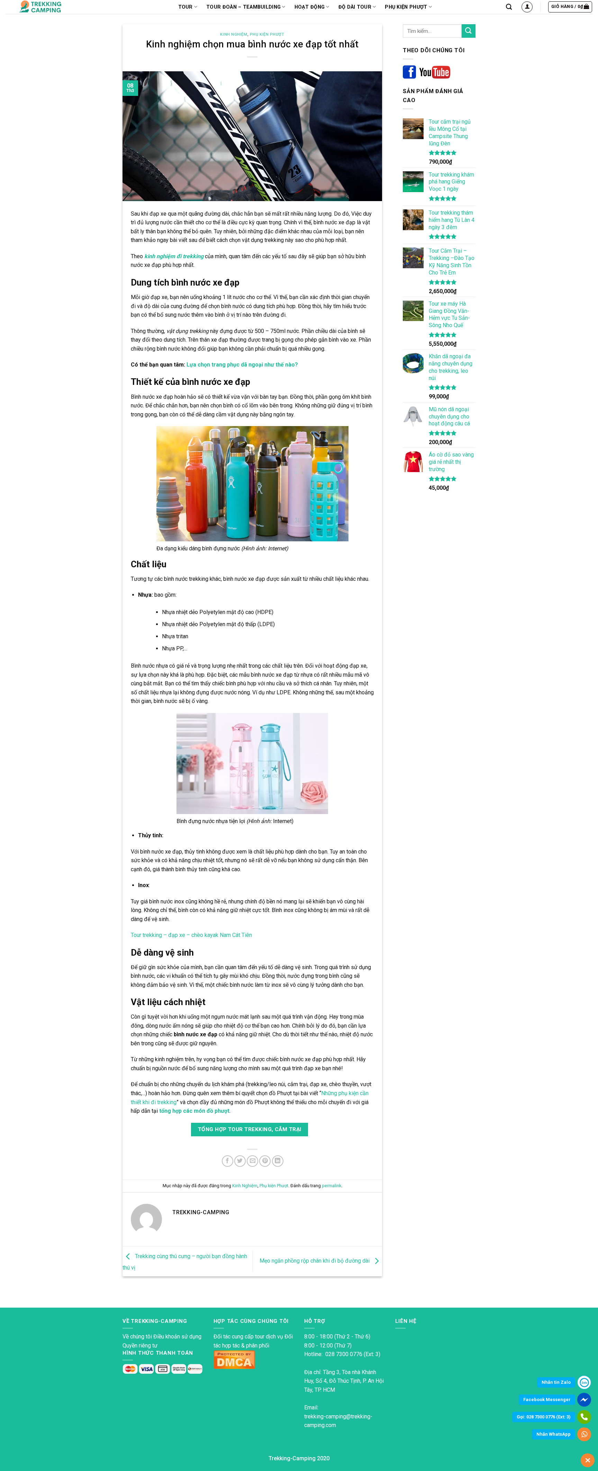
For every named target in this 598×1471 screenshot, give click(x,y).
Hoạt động (310, 7)
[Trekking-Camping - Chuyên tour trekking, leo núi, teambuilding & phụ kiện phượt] (49, 7)
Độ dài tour (354, 7)
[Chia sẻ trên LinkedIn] (277, 1161)
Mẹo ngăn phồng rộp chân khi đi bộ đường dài (315, 1260)
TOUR (185, 7)
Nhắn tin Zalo (556, 1382)
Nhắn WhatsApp (553, 1434)
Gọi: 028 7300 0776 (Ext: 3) (544, 1416)
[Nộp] (468, 31)
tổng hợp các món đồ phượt (194, 1111)
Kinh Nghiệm (233, 34)
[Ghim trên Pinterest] (265, 1161)
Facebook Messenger (547, 1399)
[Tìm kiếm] (509, 7)
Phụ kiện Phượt (267, 34)
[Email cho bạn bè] (252, 1161)
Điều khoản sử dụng (177, 1336)
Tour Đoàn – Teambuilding (243, 7)
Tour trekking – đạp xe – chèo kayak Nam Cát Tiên (191, 935)
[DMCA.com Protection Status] (234, 1359)
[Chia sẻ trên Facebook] (227, 1161)
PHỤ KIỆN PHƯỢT (406, 7)
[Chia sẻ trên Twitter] (240, 1161)
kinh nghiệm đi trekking (173, 256)
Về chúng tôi (137, 1336)
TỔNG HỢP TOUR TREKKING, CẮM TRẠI (249, 1129)
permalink (331, 1185)
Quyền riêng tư (140, 1345)
